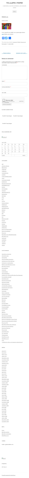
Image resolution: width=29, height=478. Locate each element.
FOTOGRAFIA (4, 189)
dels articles (5, 432)
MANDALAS (4, 204)
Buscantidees (5, 268)
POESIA (18, 42)
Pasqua (3, 215)
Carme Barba (5, 271)
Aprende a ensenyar (6, 254)
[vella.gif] (4, 137)
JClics (3, 197)
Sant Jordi (4, 238)
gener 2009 (4, 398)
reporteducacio (5, 331)
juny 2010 (4, 368)
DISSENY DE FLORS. (21, 53)
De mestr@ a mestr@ (6, 277)
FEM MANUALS (5, 289)
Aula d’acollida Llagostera (7, 259)
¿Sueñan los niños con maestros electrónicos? (12, 342)
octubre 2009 (5, 382)
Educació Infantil (5, 282)
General (15, 42)
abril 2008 (4, 412)
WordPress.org (5, 338)
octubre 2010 (5, 361)
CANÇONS (4, 169)
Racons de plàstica (6, 231)
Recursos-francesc (6, 328)
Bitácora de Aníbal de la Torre (8, 264)
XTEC (3, 340)
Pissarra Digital (5, 307)
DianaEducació (5, 278)
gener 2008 (4, 418)
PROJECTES (4, 227)
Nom (3, 81)
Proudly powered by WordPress (8, 475)
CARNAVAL (4, 171)
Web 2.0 (5, 466)
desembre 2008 (5, 400)
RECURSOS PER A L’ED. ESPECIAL (9, 324)
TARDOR (4, 243)
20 (23, 149)
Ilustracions (4, 194)
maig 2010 (4, 370)
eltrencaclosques (6, 284)
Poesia (3, 310)
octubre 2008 (5, 404)
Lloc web (4, 92)
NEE (2, 213)
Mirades (4, 301)
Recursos (4, 233)
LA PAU (3, 201)
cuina (3, 178)
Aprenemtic (4, 257)
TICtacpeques (5, 335)
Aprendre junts (5, 256)
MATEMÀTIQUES (5, 208)
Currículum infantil (6, 180)
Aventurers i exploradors (7, 263)
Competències (5, 173)
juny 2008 (4, 409)
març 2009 (4, 395)
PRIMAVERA (4, 226)
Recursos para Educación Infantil (9, 321)
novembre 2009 (5, 381)
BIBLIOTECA (4, 167)
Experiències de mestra (7, 287)
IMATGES (4, 196)
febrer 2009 (4, 397)
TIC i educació (5, 333)
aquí (3, 34)
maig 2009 (4, 391)
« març (3, 155)
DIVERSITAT (4, 181)
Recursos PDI (5, 322)
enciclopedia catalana (7, 285)
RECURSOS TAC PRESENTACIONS (9, 234)
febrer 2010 (4, 375)
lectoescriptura (5, 203)
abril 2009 (4, 393)
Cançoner (4, 270)
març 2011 (4, 352)
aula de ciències (5, 166)
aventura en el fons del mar (8, 261)
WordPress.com (5, 337)
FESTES (3, 187)
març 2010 (4, 374)
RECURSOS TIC (5, 236)
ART (2, 164)
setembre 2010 (5, 363)
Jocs (3, 199)
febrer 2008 (4, 416)
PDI (2, 217)
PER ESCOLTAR (5, 219)
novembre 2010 (5, 360)
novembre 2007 (5, 421)
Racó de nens (5, 314)
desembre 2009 (5, 379)
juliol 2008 (4, 407)
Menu (14, 11)
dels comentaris (6, 434)
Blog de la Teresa (6, 266)
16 (8, 149)
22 (5, 151)
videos (3, 245)
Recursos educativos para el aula (9, 319)
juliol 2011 (4, 351)
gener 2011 (4, 356)
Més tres (4, 300)
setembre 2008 (5, 405)
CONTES (3, 174)
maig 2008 (4, 411)
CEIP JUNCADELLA (5, 273)
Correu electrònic (6, 87)
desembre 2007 (5, 419)
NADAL (3, 211)
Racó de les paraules (6, 315)
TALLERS (4, 241)
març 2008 (4, 414)
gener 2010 (4, 377)
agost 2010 (4, 365)
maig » (24, 155)
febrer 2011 (4, 354)
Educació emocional (6, 183)
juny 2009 (4, 389)
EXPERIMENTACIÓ (6, 185)
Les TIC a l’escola (5, 296)
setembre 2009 (5, 384)
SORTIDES (4, 240)
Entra (3, 430)
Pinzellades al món (6, 305)
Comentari (4, 65)
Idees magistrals (5, 293)
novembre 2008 (5, 402)
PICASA (3, 220)
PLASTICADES (5, 308)
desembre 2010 (5, 358)
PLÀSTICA (4, 222)
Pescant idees (5, 303)
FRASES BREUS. (6, 53)
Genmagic (4, 291)
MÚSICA (3, 210)
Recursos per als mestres (7, 326)
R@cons (3, 312)
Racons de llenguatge (7, 229)
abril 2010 (4, 372)
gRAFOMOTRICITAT (6, 192)
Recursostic (4, 330)
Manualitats (4, 298)
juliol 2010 (4, 367)
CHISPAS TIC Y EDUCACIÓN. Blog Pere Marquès (12, 275)
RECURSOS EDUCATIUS (7, 317)
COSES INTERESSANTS (7, 176)
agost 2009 (4, 386)
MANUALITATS (5, 206)
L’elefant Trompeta (6, 294)
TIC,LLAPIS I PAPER (14, 3)
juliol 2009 (4, 388)
